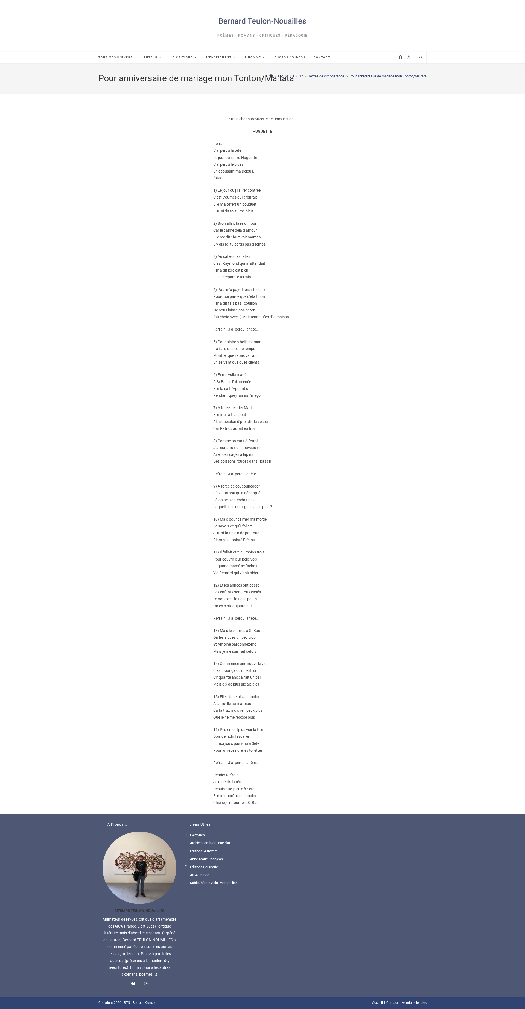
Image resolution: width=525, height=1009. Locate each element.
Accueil (377, 1003)
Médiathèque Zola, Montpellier (213, 883)
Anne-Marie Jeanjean (206, 859)
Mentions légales (414, 1003)
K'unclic (150, 1003)
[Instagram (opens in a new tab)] (408, 57)
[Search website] (421, 58)
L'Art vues (197, 835)
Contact (392, 1003)
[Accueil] (271, 76)
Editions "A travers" (204, 851)
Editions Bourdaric (204, 867)
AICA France (199, 875)
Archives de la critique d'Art (210, 843)
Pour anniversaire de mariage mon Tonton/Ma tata (388, 76)
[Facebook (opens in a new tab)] (400, 57)
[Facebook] (133, 983)
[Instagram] (145, 983)
